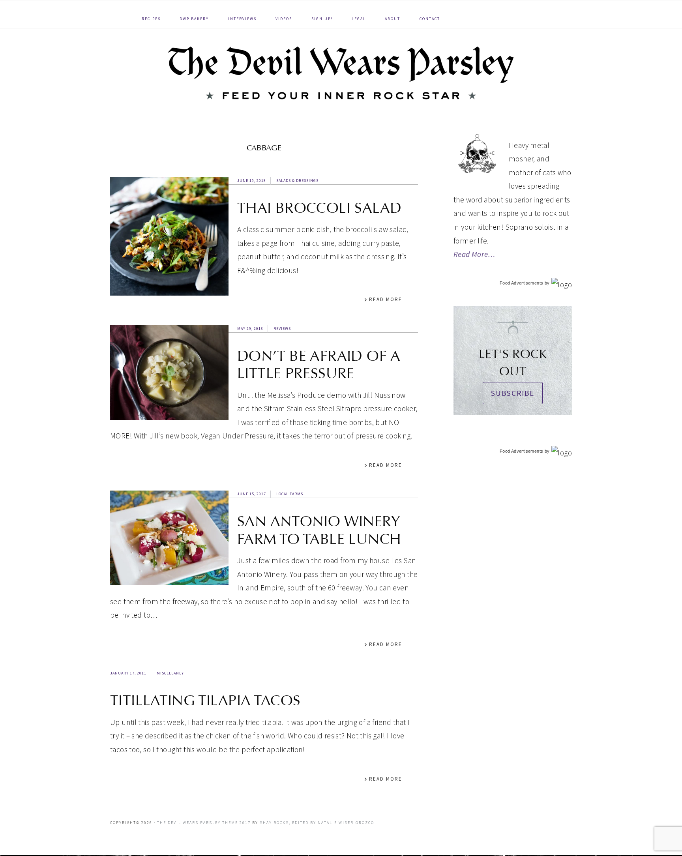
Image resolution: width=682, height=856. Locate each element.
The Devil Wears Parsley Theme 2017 (204, 822)
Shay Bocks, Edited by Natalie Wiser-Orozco (317, 822)
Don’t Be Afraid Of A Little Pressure (319, 364)
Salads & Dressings (297, 180)
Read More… (474, 254)
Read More (385, 299)
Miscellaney (170, 673)
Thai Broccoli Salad (319, 208)
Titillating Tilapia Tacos (205, 700)
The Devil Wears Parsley (341, 73)
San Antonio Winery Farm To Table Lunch (319, 530)
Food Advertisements (521, 283)
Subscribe (512, 393)
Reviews (282, 328)
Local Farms (289, 493)
